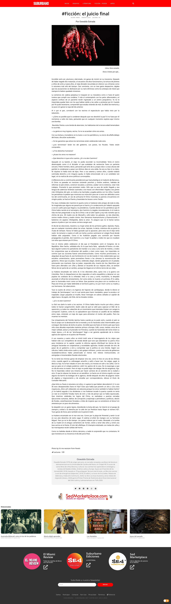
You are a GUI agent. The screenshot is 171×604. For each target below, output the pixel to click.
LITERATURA (87, 3)
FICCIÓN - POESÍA (75, 17)
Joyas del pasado (136, 536)
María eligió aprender (52, 536)
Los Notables (92, 536)
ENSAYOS (76, 3)
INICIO (67, 3)
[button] (133, 3)
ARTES (112, 3)
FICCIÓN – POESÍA (101, 3)
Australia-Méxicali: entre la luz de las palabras (18, 536)
